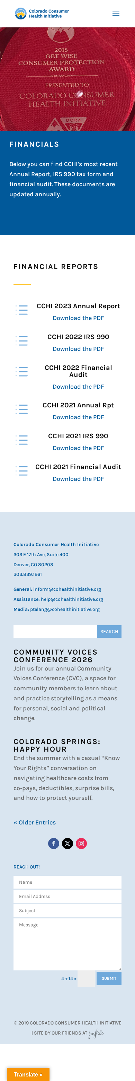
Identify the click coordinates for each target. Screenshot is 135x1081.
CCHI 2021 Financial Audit (78, 467)
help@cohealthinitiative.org (72, 599)
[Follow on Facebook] (53, 843)
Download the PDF (78, 318)
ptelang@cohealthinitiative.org (65, 609)
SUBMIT (109, 978)
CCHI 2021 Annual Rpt (78, 405)
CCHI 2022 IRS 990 (78, 337)
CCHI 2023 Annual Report (78, 306)
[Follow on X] (67, 843)
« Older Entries (35, 822)
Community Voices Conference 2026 (56, 656)
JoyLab (96, 1033)
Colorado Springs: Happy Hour (57, 745)
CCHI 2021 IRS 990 (78, 436)
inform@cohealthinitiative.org (67, 589)
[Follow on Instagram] (81, 843)
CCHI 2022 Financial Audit (78, 371)
